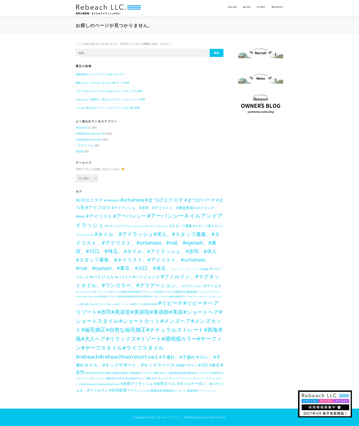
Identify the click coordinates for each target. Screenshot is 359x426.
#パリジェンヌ (146, 276)
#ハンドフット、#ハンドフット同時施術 (190, 269)
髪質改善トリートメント (201, 390)
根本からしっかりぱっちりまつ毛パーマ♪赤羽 (102, 82)
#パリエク (123, 277)
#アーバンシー (129, 215)
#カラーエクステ (116, 226)
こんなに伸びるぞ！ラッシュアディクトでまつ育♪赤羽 (108, 107)
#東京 (214, 365)
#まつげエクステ (164, 199)
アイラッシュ (136, 390)
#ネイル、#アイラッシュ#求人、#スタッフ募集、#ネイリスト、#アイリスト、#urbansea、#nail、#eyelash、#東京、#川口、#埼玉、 (148, 243)
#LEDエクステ (89, 200)
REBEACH (82, 127)
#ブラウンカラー (192, 286)
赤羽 (148, 390)
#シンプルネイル (159, 226)
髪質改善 (156, 390)
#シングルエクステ (138, 226)
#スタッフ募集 (180, 225)
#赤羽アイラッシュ (136, 383)
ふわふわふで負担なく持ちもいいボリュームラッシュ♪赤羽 (110, 99)
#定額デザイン (186, 365)
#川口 (203, 365)
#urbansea (132, 199)
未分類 (80, 151)
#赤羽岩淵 (118, 390)
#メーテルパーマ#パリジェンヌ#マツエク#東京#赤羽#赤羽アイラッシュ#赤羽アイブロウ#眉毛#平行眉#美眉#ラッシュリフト (145, 291)
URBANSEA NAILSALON (90, 133)
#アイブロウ (98, 207)
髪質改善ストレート (174, 390)
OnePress (190, 417)
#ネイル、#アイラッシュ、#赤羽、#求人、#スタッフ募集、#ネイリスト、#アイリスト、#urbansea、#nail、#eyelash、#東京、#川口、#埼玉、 (148, 259)
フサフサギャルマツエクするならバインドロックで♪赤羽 (109, 91)
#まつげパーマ (199, 200)
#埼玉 (153, 357)
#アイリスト (99, 216)
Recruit (277, 7)
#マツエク (213, 285)
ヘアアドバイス (85, 145)
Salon (232, 7)
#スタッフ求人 (203, 226)
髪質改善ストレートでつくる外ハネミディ (100, 74)
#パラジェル (102, 276)
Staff (261, 7)
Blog (247, 7)
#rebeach (111, 200)
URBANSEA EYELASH (88, 139)
